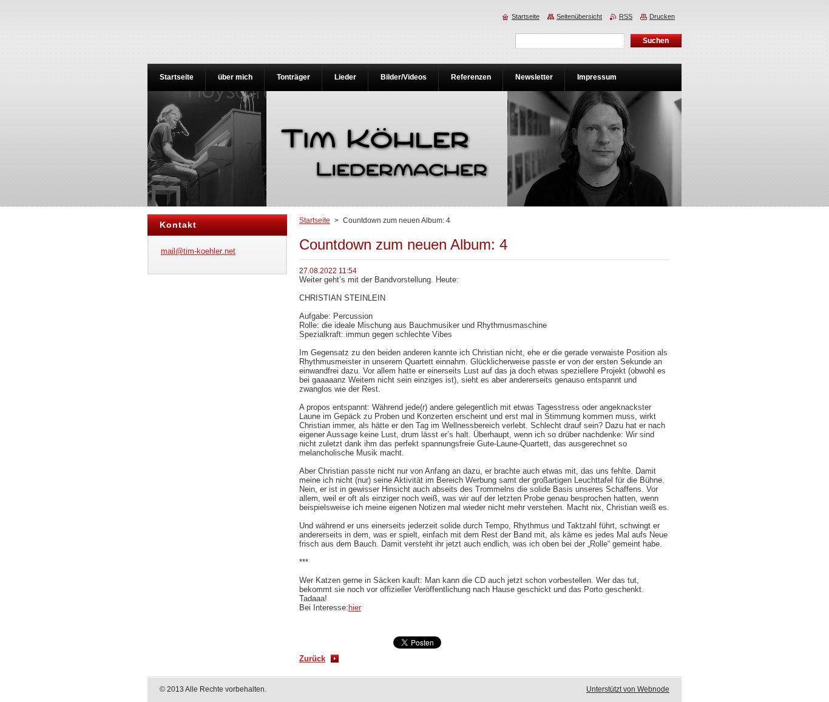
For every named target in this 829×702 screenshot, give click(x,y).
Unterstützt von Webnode (627, 689)
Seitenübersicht (579, 16)
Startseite (314, 220)
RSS (625, 16)
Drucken (662, 16)
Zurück (312, 658)
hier (354, 607)
